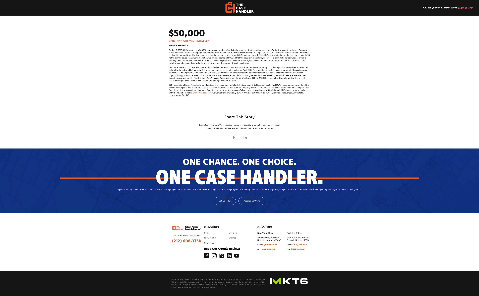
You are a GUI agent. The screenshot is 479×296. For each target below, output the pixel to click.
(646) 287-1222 (268, 249)
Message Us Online (251, 201)
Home (206, 233)
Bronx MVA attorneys (202, 93)
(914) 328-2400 (300, 244)
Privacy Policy (210, 238)
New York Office (265, 233)
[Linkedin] (245, 138)
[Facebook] (234, 138)
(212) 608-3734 (186, 241)
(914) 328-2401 (298, 249)
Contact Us (209, 243)
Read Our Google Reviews (222, 249)
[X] (239, 138)
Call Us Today (225, 201)
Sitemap (232, 238)
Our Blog (233, 233)
